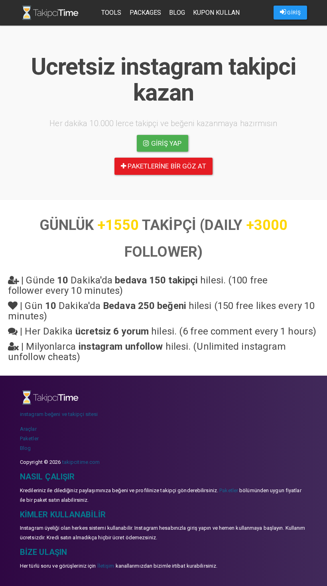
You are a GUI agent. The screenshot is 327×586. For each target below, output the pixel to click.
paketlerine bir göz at (166, 166)
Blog (177, 12)
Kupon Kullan (216, 12)
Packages (146, 12)
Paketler (29, 438)
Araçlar (28, 429)
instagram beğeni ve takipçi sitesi (59, 414)
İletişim (105, 566)
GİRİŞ (293, 13)
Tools (111, 12)
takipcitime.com (81, 462)
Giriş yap (166, 143)
